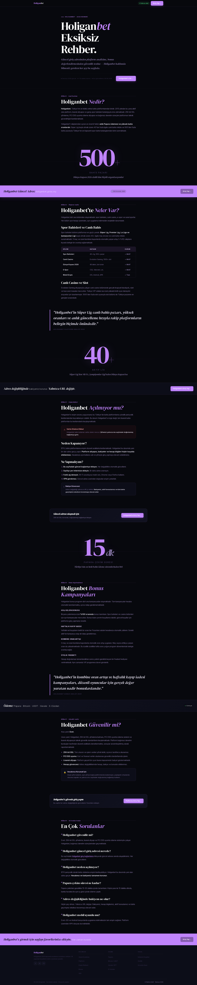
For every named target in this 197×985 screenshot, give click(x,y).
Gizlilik (140, 961)
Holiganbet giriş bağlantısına (83, 856)
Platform (81, 961)
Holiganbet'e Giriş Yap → (182, 388)
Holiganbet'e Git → (126, 78)
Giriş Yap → (157, 3)
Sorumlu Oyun (142, 965)
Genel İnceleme (84, 957)
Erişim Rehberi (83, 965)
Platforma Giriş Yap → (133, 801)
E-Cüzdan (111, 969)
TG (44, 963)
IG (39, 963)
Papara (110, 957)
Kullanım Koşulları (143, 957)
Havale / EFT (112, 965)
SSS (80, 973)
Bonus (81, 969)
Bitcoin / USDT (113, 961)
